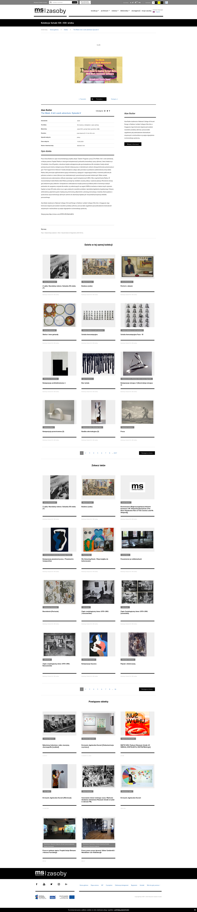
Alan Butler (46, 110)
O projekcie (109, 885)
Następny (114, 99)
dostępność (136, 11)
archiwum (104, 11)
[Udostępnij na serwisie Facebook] (109, 111)
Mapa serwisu (95, 885)
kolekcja (94, 11)
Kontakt (142, 885)
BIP (102, 885)
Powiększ (99, 99)
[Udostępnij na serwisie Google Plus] (105, 111)
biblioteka (124, 11)
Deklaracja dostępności (121, 885)
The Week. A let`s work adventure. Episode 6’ (86, 30)
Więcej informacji (133, 144)
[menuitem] (95, 11)
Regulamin (134, 885)
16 (115, 689)
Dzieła (66, 30)
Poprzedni (83, 99)
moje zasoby (146, 11)
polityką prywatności (122, 910)
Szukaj (74, 2)
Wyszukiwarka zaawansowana (85, 2)
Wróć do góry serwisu (153, 885)
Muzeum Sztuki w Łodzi (40, 2)
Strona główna (54, 30)
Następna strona (147, 453)
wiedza (114, 11)
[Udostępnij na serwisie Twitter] (108, 111)
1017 (115, 453)
